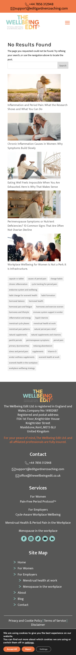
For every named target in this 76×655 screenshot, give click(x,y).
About (22, 592)
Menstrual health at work (40, 580)
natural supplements (18, 334)
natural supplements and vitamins (46, 334)
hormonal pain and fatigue (20, 306)
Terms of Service (55, 620)
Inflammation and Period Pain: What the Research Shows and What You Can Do (38, 107)
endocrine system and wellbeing (23, 290)
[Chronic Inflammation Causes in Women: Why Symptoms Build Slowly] (34, 127)
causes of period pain (37, 278)
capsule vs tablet (16, 278)
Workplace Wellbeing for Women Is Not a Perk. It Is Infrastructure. (37, 266)
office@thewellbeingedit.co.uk (40, 475)
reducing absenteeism (42, 346)
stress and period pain (18, 351)
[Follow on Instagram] (31, 538)
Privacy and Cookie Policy (25, 620)
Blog (21, 599)
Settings (44, 649)
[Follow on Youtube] (45, 538)
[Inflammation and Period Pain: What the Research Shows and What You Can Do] (34, 88)
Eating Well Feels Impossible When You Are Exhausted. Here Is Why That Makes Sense (34, 184)
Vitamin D (52, 351)
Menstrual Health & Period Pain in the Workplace (38, 522)
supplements (37, 351)
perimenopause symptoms (37, 340)
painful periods (15, 340)
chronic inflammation (18, 284)
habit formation (48, 295)
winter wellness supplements (21, 357)
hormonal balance (17, 301)
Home (22, 562)
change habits (57, 278)
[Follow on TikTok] (38, 538)
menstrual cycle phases (19, 323)
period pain (58, 340)
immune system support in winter (48, 312)
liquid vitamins (41, 318)
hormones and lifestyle (19, 312)
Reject (28, 649)
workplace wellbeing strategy (22, 368)
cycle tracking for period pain (44, 284)
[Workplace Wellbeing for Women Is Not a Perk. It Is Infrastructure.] (34, 248)
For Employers (27, 574)
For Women (25, 568)
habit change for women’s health (23, 295)
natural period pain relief (45, 329)
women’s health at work (49, 357)
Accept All (12, 649)
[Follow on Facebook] (24, 538)
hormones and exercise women (49, 306)
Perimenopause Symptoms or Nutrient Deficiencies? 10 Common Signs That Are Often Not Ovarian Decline (36, 225)
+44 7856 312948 (41, 4)
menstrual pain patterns (19, 329)
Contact (23, 605)
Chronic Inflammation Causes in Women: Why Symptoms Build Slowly (35, 146)
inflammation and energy (20, 318)
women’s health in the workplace (23, 363)
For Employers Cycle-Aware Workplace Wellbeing (38, 512)
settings (29, 642)
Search (62, 66)
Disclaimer (38, 625)
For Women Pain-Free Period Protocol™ (38, 499)
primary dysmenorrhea (19, 346)
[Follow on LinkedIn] (52, 538)
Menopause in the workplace (38, 531)
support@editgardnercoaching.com (41, 8)
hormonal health (36, 301)
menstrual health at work (45, 323)
